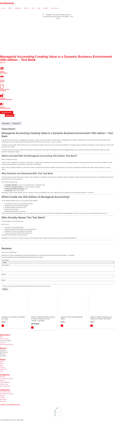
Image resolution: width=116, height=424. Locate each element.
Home (3, 8)
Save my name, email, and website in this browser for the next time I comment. (26, 286)
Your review (6, 265)
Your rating (5, 260)
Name (4, 274)
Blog (38, 8)
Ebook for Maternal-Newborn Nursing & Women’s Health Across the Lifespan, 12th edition (43, 318)
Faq (33, 8)
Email (4, 280)
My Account (54, 8)
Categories (18, 8)
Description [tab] (6, 123)
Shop (9, 8)
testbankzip (7, 3)
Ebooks (26, 8)
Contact (45, 8)
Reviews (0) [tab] (16, 123)
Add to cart (9, 115)
